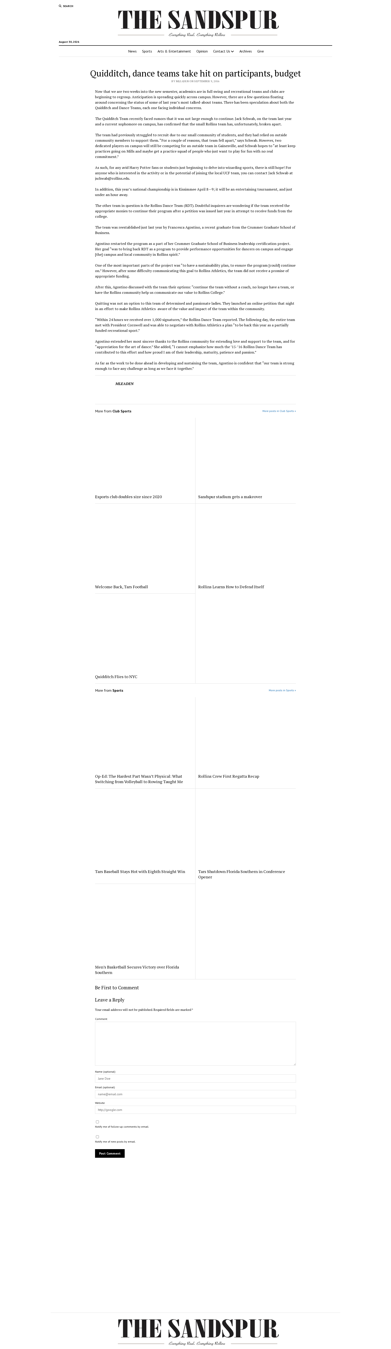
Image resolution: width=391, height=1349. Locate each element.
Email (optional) (105, 1087)
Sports (147, 51)
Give (260, 51)
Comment (101, 1019)
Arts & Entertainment (174, 51)
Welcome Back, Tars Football (121, 586)
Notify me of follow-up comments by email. (122, 1126)
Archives (245, 51)
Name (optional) (105, 1071)
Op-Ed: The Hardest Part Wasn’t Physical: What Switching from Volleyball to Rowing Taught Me (139, 778)
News (132, 51)
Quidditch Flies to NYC (116, 676)
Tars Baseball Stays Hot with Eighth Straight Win (140, 871)
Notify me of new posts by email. (115, 1141)
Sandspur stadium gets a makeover (230, 496)
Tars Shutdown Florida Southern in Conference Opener (241, 874)
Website (100, 1103)
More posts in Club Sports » (279, 411)
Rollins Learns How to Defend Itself (231, 586)
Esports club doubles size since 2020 (128, 496)
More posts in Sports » (282, 690)
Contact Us (221, 51)
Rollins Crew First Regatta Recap (228, 776)
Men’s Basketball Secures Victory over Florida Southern (137, 969)
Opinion (202, 51)
